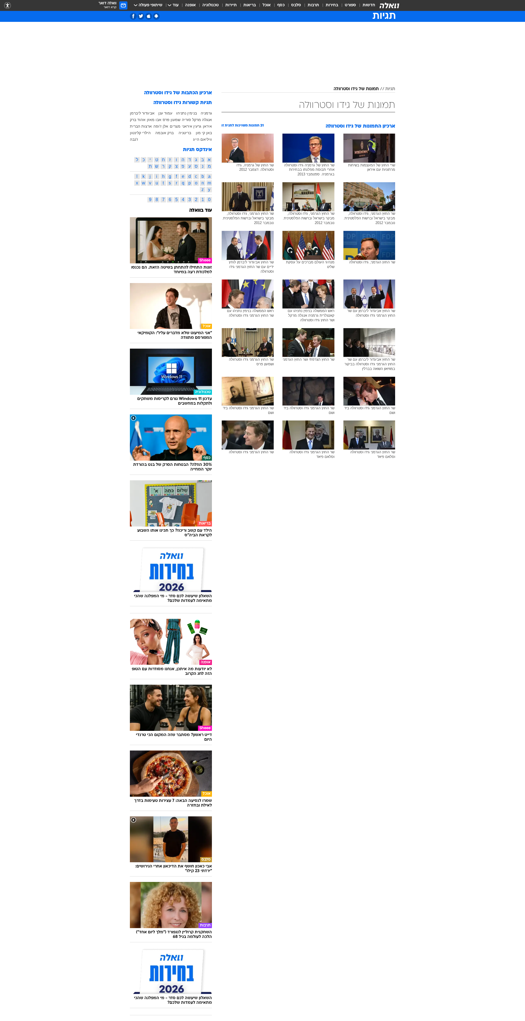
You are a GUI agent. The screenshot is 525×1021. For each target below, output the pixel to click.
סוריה (186, 119)
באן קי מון (204, 133)
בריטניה (185, 133)
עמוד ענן (165, 113)
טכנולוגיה (210, 5)
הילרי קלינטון (140, 133)
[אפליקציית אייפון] (148, 16)
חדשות (369, 5)
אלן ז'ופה (160, 126)
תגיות (390, 89)
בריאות (249, 5)
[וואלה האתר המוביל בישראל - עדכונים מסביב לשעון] (389, 5)
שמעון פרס (171, 119)
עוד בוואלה (200, 210)
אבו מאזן (154, 119)
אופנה (190, 5)
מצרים (175, 126)
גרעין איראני (191, 126)
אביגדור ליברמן (142, 113)
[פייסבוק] (133, 16)
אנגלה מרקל (202, 119)
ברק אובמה (164, 133)
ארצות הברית (141, 126)
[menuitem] (365, 5)
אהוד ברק (137, 119)
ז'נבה (134, 139)
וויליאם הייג (202, 139)
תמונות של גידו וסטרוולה (356, 89)
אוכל (266, 5)
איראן (207, 126)
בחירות (332, 5)
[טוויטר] (141, 16)
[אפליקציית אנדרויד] (156, 16)
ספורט (350, 5)
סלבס (296, 5)
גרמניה (206, 113)
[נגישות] (7, 5)
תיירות (231, 5)
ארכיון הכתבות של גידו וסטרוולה (178, 93)
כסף (281, 5)
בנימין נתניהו (186, 113)
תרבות (313, 5)
